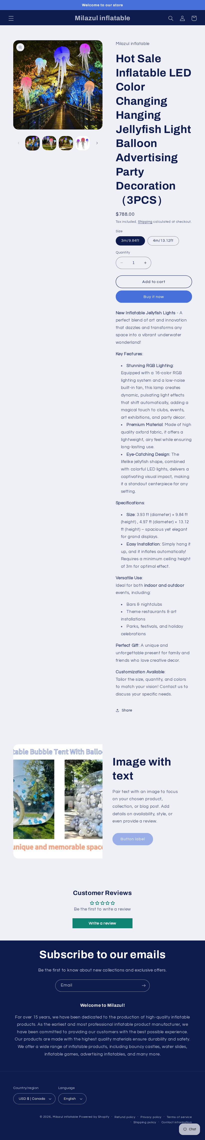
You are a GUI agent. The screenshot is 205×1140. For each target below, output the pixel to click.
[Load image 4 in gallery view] (83, 143)
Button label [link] (132, 839)
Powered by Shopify (94, 1117)
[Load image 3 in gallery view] (66, 143)
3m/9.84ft (130, 240)
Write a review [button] (102, 923)
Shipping (145, 222)
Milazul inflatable (65, 1117)
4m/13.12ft (163, 240)
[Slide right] (97, 143)
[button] (11, 18)
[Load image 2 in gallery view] (49, 143)
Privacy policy (151, 1117)
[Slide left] (18, 143)
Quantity (123, 252)
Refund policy (125, 1117)
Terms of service (179, 1117)
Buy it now (154, 297)
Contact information (177, 1122)
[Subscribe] (144, 986)
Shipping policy (145, 1122)
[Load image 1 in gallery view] (33, 143)
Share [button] (127, 710)
